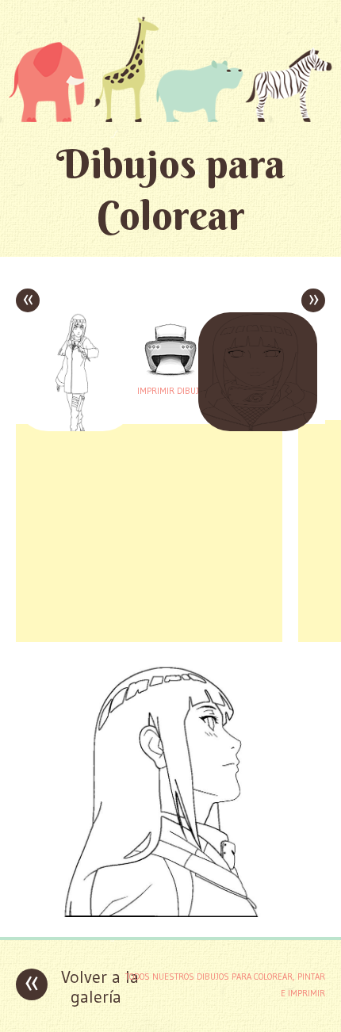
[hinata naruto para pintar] (170, 912)
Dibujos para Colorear (170, 189)
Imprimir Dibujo (170, 390)
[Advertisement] (149, 531)
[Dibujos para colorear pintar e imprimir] (170, 69)
